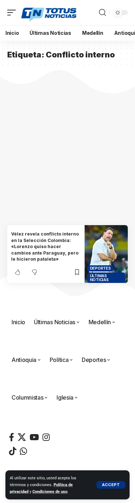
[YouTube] (34, 437)
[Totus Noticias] (49, 12)
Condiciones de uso (49, 491)
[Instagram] (46, 437)
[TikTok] (12, 451)
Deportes (100, 268)
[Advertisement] (67, 154)
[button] (110, 485)
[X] (22, 437)
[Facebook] (11, 437)
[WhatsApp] (23, 451)
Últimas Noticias (99, 277)
